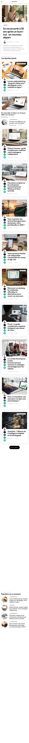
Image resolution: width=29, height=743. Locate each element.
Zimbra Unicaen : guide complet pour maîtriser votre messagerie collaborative (17, 151)
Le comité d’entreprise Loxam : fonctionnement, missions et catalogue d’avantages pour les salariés (16, 364)
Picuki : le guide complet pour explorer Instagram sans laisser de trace (16, 327)
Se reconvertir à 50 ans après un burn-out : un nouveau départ (13, 33)
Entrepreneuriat (21, 63)
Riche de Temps (4, 117)
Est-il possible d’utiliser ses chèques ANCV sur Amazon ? (13, 114)
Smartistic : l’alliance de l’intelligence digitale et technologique (17, 433)
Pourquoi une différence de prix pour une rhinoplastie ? (17, 122)
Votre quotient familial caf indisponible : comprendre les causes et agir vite (17, 256)
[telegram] (5, 90)
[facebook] (5, 85)
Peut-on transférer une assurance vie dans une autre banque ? (17, 399)
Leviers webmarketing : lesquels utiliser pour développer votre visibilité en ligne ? (16, 84)
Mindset (6, 25)
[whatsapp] (5, 87)
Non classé (23, 98)
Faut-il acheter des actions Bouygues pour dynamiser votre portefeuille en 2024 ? (17, 222)
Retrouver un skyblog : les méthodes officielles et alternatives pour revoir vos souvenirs (16, 292)
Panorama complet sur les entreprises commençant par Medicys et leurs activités (16, 187)
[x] (5, 82)
